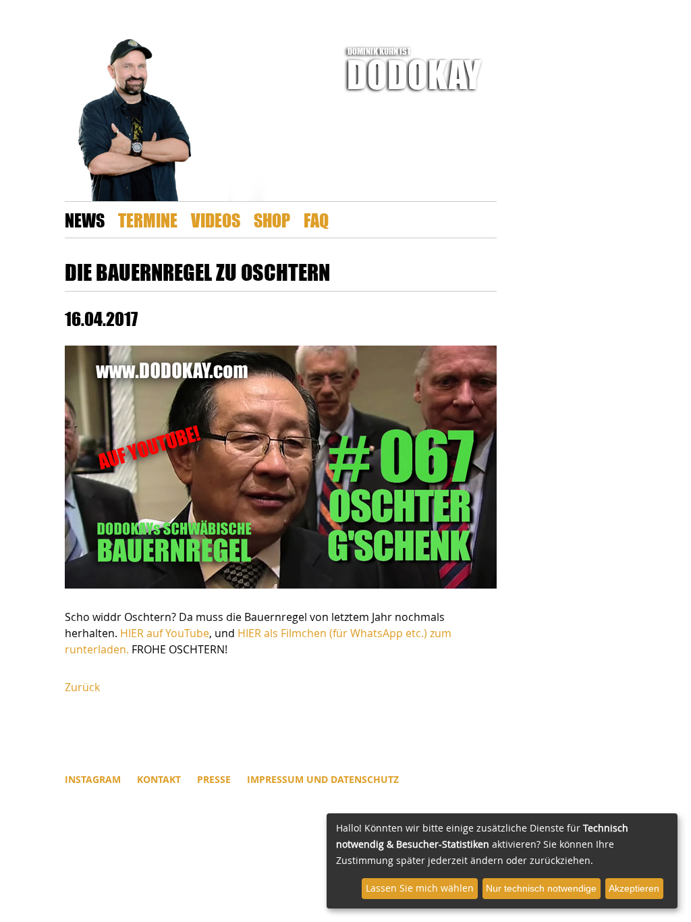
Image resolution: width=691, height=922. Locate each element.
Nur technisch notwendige (541, 888)
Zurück (82, 687)
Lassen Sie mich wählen (420, 888)
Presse (214, 779)
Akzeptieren (634, 888)
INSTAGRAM (93, 779)
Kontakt (159, 779)
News (85, 220)
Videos (215, 220)
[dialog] (502, 861)
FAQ (316, 220)
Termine (147, 220)
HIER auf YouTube (164, 633)
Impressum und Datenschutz (323, 779)
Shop (272, 220)
